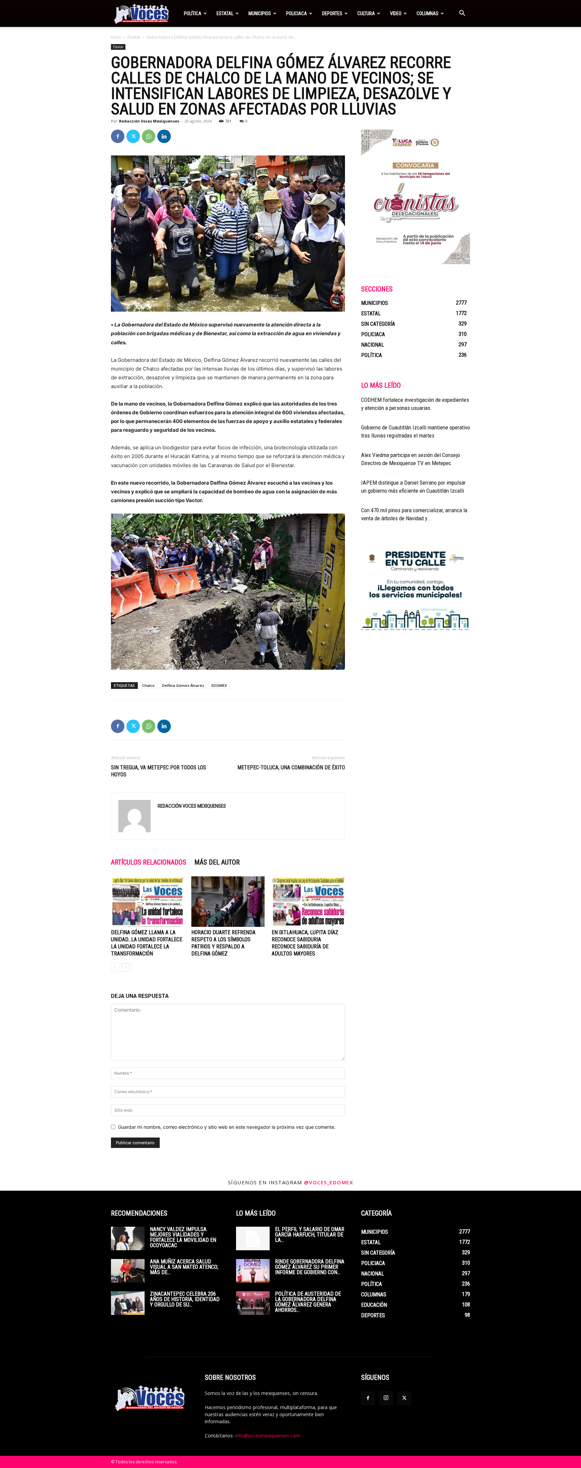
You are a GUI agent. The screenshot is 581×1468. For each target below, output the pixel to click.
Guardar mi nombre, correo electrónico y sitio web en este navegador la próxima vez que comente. (227, 1127)
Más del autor (217, 862)
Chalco (148, 685)
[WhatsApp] (148, 136)
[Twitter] (133, 136)
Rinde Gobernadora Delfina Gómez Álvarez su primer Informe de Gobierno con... (309, 1266)
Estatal (225, 13)
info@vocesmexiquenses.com (267, 1435)
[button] (462, 14)
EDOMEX (219, 685)
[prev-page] (115, 967)
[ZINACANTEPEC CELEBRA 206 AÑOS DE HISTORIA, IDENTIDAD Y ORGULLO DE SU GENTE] (128, 1303)
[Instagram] (386, 1398)
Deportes (332, 13)
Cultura (366, 13)
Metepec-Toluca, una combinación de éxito (291, 767)
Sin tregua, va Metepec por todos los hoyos (158, 771)
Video (395, 13)
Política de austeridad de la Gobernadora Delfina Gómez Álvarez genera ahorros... (308, 1302)
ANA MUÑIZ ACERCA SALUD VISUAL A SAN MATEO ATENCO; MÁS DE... (184, 1266)
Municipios (259, 13)
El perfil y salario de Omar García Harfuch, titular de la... (309, 1234)
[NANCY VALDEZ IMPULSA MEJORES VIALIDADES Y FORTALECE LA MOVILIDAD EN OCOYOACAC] (128, 1238)
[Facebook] (117, 136)
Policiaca (296, 13)
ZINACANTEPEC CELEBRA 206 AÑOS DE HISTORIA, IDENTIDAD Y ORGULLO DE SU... (185, 1299)
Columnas (427, 13)
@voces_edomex (328, 1182)
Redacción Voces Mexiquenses (149, 121)
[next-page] (126, 967)
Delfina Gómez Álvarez (183, 685)
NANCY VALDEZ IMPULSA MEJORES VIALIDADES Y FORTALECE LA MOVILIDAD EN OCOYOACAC (183, 1237)
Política (192, 13)
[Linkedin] (164, 136)
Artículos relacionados (148, 862)
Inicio (116, 37)
